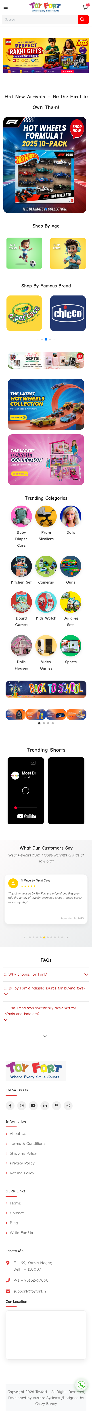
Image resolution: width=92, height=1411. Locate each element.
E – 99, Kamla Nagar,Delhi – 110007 (32, 1266)
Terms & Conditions (26, 1143)
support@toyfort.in (29, 1291)
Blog (13, 1222)
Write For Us (20, 1232)
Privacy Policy (21, 1163)
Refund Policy (21, 1173)
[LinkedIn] (44, 1105)
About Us (17, 1133)
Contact (15, 1213)
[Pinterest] (56, 1105)
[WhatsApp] (68, 1105)
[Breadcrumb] (5, 7)
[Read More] (46, 1036)
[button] (42, 208)
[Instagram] (21, 1105)
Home (14, 1203)
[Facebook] (10, 1105)
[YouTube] (33, 1105)
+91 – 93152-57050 (31, 1280)
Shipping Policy (22, 1153)
